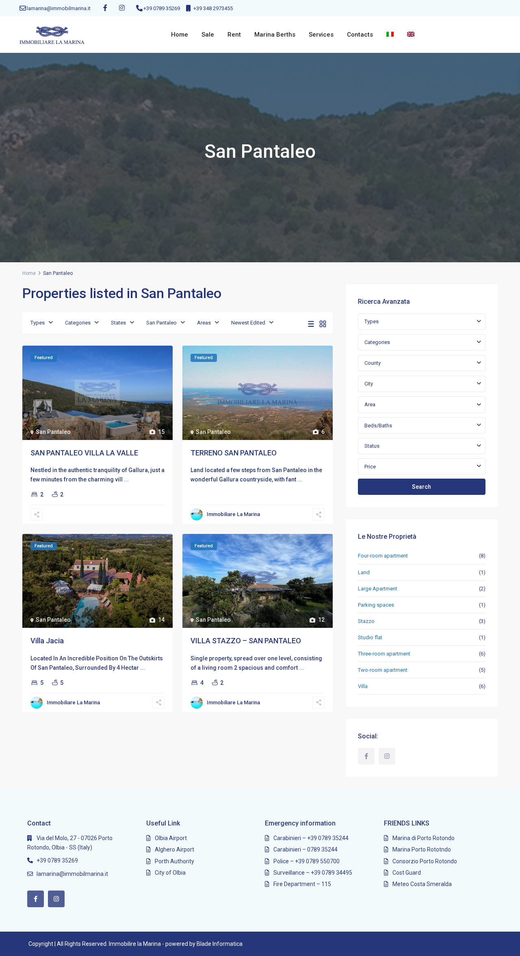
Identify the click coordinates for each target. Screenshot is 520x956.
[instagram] (121, 8)
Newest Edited (248, 323)
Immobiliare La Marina (233, 514)
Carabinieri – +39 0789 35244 (311, 838)
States (118, 323)
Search (421, 486)
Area (369, 404)
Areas (204, 323)
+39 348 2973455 (213, 8)
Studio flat (370, 637)
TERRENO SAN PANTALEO (234, 453)
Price (370, 467)
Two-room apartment (382, 670)
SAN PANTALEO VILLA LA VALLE (84, 453)
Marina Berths (274, 34)
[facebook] (105, 8)
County (372, 363)
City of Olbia (170, 872)
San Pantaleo (161, 323)
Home (179, 34)
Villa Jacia (47, 640)
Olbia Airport (171, 838)
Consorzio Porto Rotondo (424, 861)
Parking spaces (376, 605)
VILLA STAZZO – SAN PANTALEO (246, 640)
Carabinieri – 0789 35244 (305, 849)
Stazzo (366, 621)
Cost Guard (406, 872)
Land (364, 572)
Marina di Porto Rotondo (423, 838)
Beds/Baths (378, 425)
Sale (208, 34)
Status (371, 446)
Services (321, 34)
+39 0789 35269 (161, 8)
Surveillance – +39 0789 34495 (312, 872)
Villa (363, 686)
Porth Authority (174, 861)
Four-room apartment (383, 556)
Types (37, 323)
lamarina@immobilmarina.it (59, 8)
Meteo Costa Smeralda (422, 884)
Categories (78, 323)
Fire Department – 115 (302, 884)
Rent (234, 34)
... (126, 479)
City (368, 384)
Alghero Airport (174, 849)
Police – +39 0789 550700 (306, 861)
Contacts (360, 34)
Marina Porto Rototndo (421, 849)
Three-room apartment (384, 654)
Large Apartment (377, 589)
